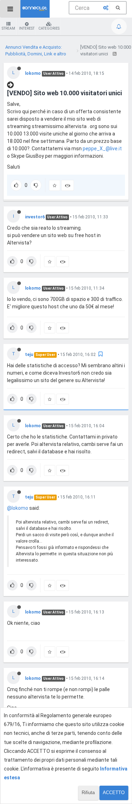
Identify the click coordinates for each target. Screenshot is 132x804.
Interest (26, 28)
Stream (8, 28)
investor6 (35, 216)
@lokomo (17, 508)
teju (29, 354)
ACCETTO (114, 792)
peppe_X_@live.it (102, 148)
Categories (48, 28)
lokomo (33, 73)
